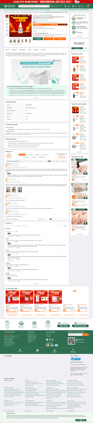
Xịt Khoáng (27, 393)
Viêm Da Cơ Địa (62, 408)
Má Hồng (64, 390)
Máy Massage (28, 403)
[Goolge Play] (80, 342)
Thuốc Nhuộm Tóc (77, 393)
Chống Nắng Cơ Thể (8, 405)
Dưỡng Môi (42, 395)
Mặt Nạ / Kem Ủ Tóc (71, 392)
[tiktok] (53, 340)
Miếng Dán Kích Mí (71, 406)
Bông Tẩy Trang (49, 396)
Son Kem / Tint (49, 395)
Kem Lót (47, 389)
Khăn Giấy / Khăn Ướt (14, 389)
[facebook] (47, 340)
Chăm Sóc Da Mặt (24, 12)
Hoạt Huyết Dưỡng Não (79, 385)
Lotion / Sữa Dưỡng (34, 393)
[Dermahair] (37, 350)
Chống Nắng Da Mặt (29, 396)
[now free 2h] (35, 15)
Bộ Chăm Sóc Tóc (79, 396)
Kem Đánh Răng (58, 382)
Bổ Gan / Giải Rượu (78, 383)
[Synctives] (54, 350)
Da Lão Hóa (48, 403)
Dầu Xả (72, 389)
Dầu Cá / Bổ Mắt (70, 385)
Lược (79, 395)
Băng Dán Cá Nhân (29, 402)
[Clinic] (20, 350)
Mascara (52, 393)
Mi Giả (78, 405)
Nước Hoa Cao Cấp (38, 383)
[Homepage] (10, 6)
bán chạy (37, 9)
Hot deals (20, 9)
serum (36, 53)
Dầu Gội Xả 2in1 (83, 389)
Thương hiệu (26, 9)
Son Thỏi (54, 395)
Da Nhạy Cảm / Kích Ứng (60, 403)
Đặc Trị (31, 12)
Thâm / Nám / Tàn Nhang (51, 406)
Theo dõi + (77, 48)
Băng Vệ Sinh (7, 389)
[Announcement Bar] (46, 1)
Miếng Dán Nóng (13, 392)
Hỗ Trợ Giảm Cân (82, 402)
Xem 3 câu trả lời (11, 260)
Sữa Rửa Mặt (34, 389)
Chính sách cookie (49, 417)
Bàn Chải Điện (56, 385)
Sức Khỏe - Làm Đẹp (14, 12)
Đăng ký (85, 334)
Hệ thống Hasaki (80, 326)
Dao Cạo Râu (19, 390)
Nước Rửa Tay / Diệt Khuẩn (10, 393)
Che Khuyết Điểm (58, 390)
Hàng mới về (31, 9)
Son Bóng (59, 395)
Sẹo (58, 408)
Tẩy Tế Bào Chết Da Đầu (77, 390)
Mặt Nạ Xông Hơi (20, 392)
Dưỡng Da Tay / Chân (13, 403)
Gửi (65, 225)
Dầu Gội (68, 389)
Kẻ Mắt (63, 392)
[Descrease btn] (38, 31)
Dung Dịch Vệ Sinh (8, 395)
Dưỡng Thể (6, 403)
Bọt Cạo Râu (6, 392)
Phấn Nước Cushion (50, 390)
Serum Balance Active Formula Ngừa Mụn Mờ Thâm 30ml (55, 12)
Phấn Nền (56, 389)
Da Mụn (53, 403)
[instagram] (50, 340)
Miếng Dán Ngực (16, 395)
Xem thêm (52, 36)
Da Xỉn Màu (59, 405)
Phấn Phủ (48, 392)
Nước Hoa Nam (34, 382)
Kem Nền (52, 389)
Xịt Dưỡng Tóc (70, 393)
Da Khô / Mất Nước (61, 402)
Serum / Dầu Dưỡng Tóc (81, 392)
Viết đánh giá (61, 157)
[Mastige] (73, 351)
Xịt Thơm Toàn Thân (29, 383)
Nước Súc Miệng (49, 383)
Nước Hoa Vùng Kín (29, 385)
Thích (15, 231)
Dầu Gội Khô (77, 389)
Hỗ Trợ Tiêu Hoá (70, 382)
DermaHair (47, 9)
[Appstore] (80, 340)
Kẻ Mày (60, 392)
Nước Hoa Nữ (28, 382)
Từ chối (78, 420)
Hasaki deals (15, 9)
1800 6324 (64, 326)
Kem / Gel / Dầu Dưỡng (30, 395)
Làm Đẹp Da (69, 402)
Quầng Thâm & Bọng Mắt (51, 408)
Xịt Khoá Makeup (54, 392)
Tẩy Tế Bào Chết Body (18, 402)
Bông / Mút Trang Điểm (9, 396)
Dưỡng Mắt (37, 395)
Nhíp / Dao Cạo (78, 406)
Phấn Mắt (48, 393)
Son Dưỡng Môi (58, 393)
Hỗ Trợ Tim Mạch (78, 382)
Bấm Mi (75, 405)
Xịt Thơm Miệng (49, 385)
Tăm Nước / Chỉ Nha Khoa (58, 383)
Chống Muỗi (18, 393)
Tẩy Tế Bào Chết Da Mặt (30, 390)
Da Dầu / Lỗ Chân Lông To (51, 402)
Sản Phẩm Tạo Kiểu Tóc (72, 395)
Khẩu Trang (41, 402)
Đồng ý (83, 420)
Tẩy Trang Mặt (28, 389)
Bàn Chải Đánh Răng (50, 382)
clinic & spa (42, 9)
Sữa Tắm (6, 402)
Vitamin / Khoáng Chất (71, 403)
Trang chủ (6, 12)
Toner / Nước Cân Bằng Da (30, 392)
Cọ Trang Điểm (56, 396)
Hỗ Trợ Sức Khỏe (70, 383)
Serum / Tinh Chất (38, 12)
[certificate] (79, 359)
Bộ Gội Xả (69, 390)
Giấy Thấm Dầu (49, 398)
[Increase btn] (44, 31)
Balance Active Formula (45, 15)
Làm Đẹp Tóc (75, 402)
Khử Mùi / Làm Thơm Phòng (10, 390)
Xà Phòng (11, 402)
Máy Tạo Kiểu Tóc (71, 396)
